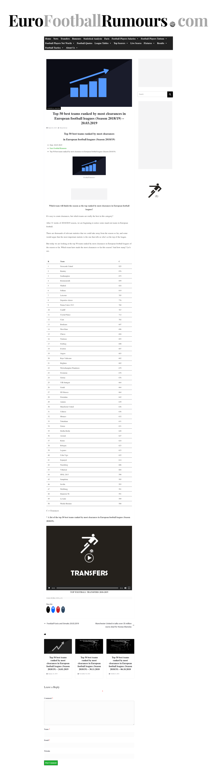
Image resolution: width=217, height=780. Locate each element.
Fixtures (148, 43)
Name (47, 729)
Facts (106, 38)
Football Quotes (84, 43)
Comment (48, 698)
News (55, 38)
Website (47, 751)
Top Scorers (119, 43)
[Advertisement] (89, 194)
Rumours (76, 38)
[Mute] (125, 588)
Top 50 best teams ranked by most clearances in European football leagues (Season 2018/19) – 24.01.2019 (58, 663)
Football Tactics (53, 47)
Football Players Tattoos (152, 38)
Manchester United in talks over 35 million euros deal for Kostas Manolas (113, 625)
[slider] (87, 588)
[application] (89, 558)
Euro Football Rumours (58, 148)
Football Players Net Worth (58, 43)
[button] (89, 558)
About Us (70, 47)
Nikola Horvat (63, 128)
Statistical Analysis (92, 38)
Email (47, 740)
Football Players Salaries (124, 38)
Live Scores (136, 43)
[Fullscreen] (129, 588)
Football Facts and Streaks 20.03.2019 (63, 623)
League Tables (101, 43)
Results (160, 43)
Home (48, 38)
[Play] (49, 588)
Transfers (65, 38)
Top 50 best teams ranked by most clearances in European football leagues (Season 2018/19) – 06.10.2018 (120, 663)
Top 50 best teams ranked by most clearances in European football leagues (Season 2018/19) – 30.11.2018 (89, 663)
